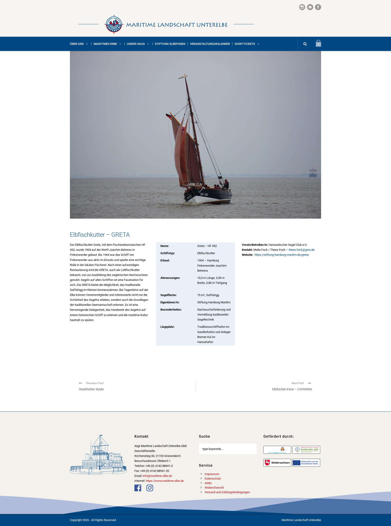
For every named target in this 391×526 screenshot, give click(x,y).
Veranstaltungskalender (210, 43)
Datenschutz (213, 478)
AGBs (208, 483)
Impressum (212, 474)
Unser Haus (136, 43)
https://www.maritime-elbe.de (165, 481)
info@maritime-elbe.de (157, 476)
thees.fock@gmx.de (302, 249)
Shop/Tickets (245, 43)
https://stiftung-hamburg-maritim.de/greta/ (281, 254)
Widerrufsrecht (214, 487)
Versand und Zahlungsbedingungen (227, 492)
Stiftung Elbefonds (170, 43)
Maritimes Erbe (105, 43)
